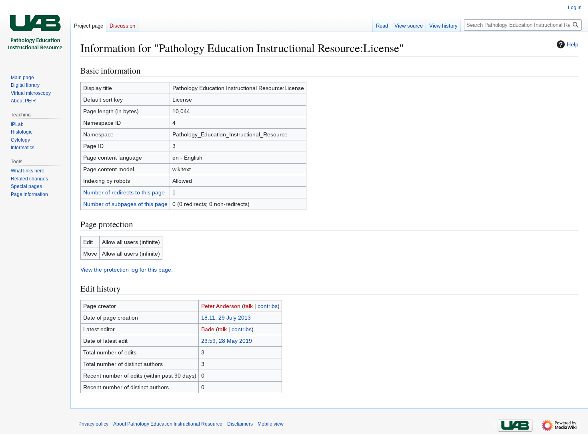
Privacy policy (93, 424)
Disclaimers (240, 424)
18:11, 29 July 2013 (226, 317)
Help (572, 44)
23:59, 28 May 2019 (226, 341)
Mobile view (271, 424)
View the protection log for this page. (126, 269)
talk (248, 306)
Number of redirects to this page (124, 192)
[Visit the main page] (35, 32)
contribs (268, 306)
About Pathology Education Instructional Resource (167, 424)
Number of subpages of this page (125, 204)
